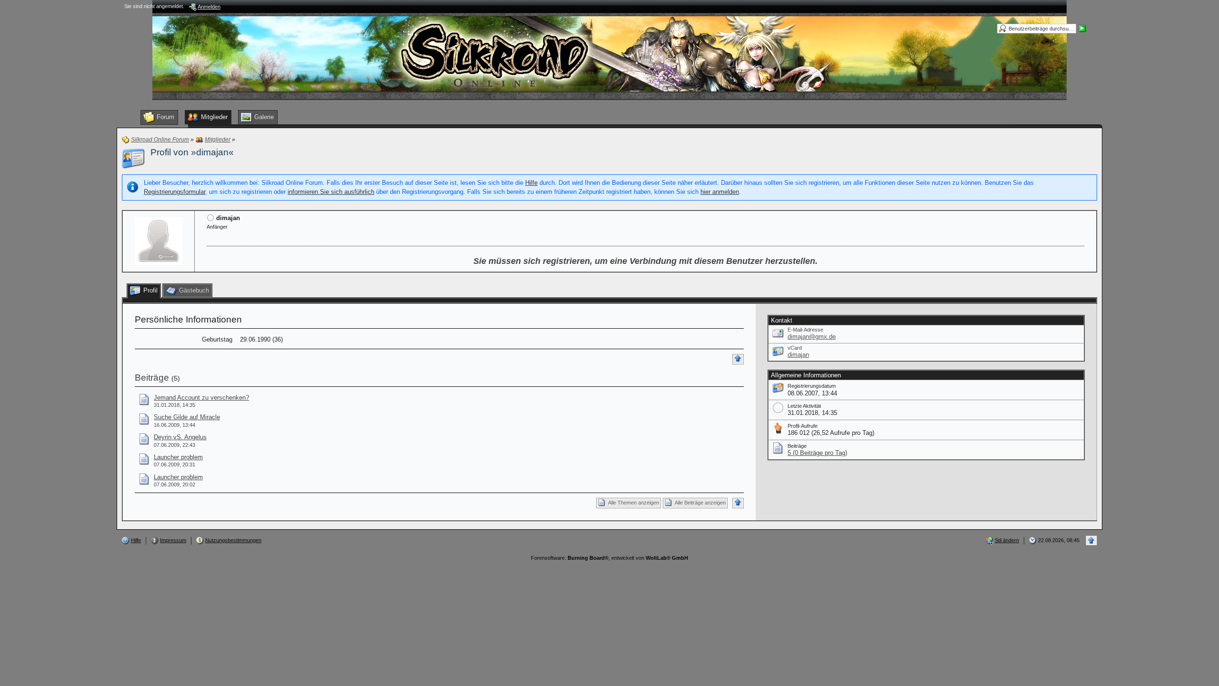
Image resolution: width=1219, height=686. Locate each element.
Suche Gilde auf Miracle (187, 417)
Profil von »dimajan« (192, 152)
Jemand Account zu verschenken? (201, 397)
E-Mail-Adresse (805, 330)
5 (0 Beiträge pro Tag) (817, 452)
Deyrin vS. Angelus (180, 437)
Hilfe (531, 182)
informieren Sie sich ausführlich (331, 191)
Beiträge (152, 378)
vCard (795, 348)
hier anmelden (719, 191)
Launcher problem (178, 457)
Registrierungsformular (174, 191)
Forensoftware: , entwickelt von (609, 558)
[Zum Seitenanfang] (738, 359)
